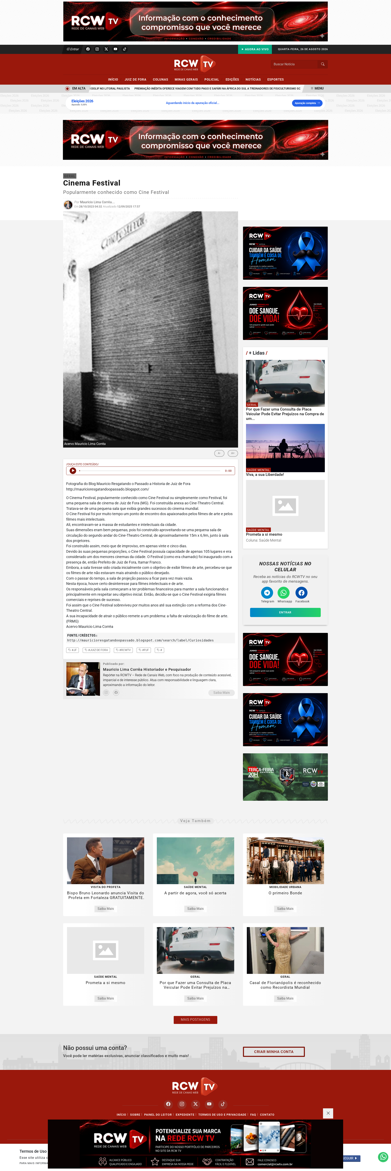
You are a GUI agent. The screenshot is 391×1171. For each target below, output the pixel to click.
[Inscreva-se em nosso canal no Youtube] (209, 1104)
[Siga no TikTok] (124, 49)
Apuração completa (305, 103)
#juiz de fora (98, 650)
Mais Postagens (195, 1019)
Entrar (74, 49)
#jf (74, 650)
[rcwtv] (195, 140)
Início (115, 79)
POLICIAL (213, 79)
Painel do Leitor (158, 1114)
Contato (267, 1114)
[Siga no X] (106, 49)
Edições (234, 79)
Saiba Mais (221, 693)
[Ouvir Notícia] (73, 471)
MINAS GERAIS (188, 79)
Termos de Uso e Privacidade (222, 1114)
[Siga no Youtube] (115, 49)
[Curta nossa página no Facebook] (168, 1104)
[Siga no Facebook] (88, 49)
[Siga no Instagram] (97, 49)
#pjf (145, 650)
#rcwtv (125, 650)
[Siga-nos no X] (195, 1104)
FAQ (253, 1114)
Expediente (185, 1114)
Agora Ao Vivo (256, 49)
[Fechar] (328, 1113)
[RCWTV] (195, 21)
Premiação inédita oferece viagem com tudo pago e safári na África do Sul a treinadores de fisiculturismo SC (195, 88)
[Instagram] (106, 693)
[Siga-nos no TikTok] (222, 1104)
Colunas (162, 79)
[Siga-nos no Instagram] (182, 1104)
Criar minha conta (274, 1052)
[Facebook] (116, 693)
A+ (233, 453)
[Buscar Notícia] (323, 64)
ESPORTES (275, 79)
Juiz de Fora (137, 79)
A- (219, 453)
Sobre (135, 1114)
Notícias (255, 79)
